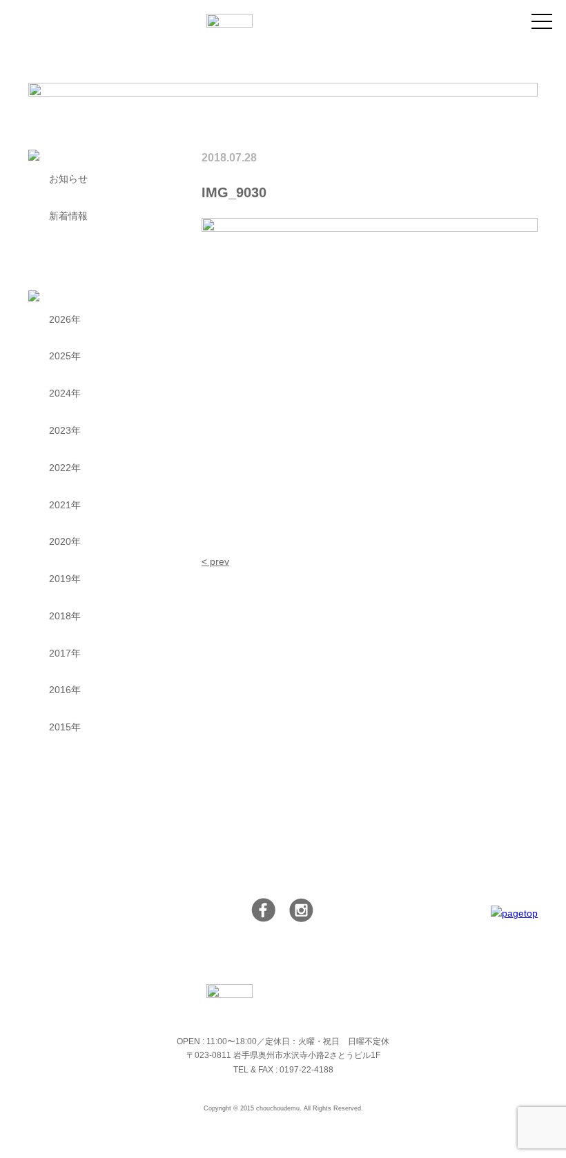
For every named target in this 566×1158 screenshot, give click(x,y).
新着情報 (68, 215)
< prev (215, 561)
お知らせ (68, 178)
